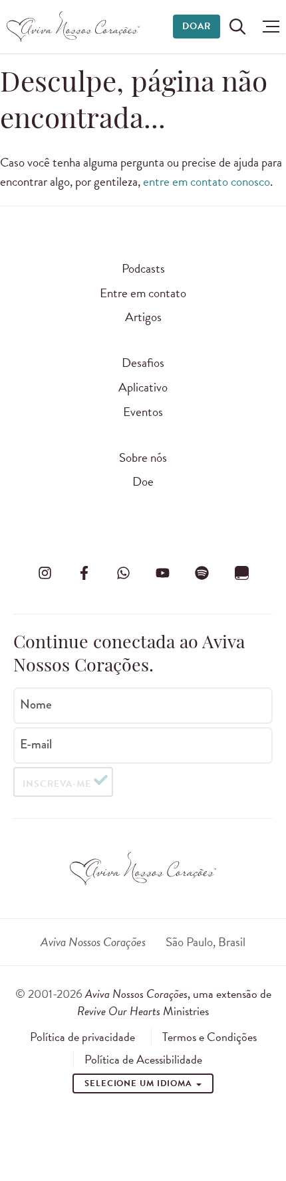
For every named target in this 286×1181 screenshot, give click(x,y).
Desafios (143, 362)
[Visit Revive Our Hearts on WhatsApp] (123, 572)
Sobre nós (143, 457)
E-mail (36, 744)
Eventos (143, 411)
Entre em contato (143, 293)
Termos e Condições (209, 1037)
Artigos (143, 316)
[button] (267, 27)
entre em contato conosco (206, 181)
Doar (196, 26)
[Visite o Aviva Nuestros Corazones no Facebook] (83, 572)
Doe (143, 481)
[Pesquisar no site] (237, 26)
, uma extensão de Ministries (174, 1002)
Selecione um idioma (139, 1083)
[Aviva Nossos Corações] (73, 26)
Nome (36, 704)
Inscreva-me (57, 784)
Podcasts (143, 268)
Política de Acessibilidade (143, 1059)
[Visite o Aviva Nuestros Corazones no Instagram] (44, 572)
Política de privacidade (82, 1037)
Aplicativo (143, 387)
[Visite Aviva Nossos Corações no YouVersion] (241, 572)
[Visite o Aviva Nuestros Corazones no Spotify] (202, 572)
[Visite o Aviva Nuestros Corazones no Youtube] (163, 572)
